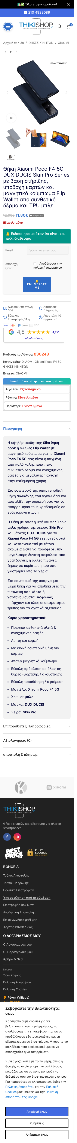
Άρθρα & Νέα (13, 959)
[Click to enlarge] (11, 118)
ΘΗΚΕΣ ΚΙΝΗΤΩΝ (40, 43)
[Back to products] (10, 52)
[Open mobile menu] (8, 26)
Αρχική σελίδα (13, 43)
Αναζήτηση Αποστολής (19, 912)
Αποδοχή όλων (37, 1111)
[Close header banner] (68, 4)
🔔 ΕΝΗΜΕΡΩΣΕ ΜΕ (37, 284)
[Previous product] (5, 52)
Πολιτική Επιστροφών (18, 890)
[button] (7, 92)
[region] (37, 1072)
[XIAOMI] (56, 787)
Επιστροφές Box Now (18, 905)
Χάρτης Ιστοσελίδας (18, 927)
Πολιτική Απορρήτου (19, 1086)
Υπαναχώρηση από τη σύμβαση (26, 897)
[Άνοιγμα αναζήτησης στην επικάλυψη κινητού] (60, 26)
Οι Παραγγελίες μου (18, 952)
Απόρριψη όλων (37, 1134)
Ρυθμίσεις (37, 1123)
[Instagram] (17, 837)
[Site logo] (36, 26)
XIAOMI (63, 43)
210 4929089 (39, 12)
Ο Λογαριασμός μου (17, 944)
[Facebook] (7, 837)
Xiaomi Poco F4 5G (48, 361)
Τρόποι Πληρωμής (16, 883)
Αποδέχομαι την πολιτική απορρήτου (47, 265)
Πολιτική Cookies (15, 989)
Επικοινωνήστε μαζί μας (20, 919)
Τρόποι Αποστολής (16, 875)
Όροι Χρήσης (12, 975)
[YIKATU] (20, 787)
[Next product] (16, 52)
